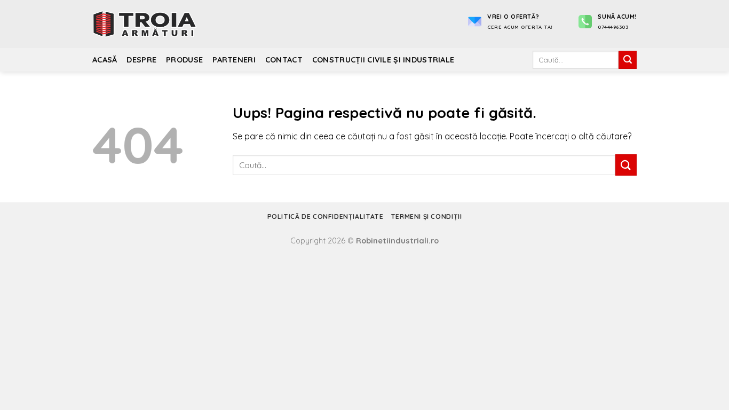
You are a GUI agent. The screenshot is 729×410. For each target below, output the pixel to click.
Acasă (104, 60)
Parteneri (234, 60)
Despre (141, 60)
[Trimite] (628, 60)
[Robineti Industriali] (145, 24)
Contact (284, 60)
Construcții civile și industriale (383, 60)
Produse (184, 60)
